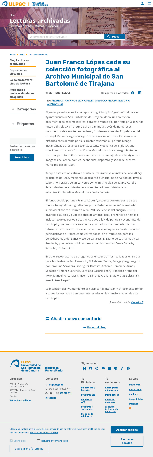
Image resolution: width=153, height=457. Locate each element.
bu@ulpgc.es (56, 384)
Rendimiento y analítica (54, 440)
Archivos (58, 100)
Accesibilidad (136, 399)
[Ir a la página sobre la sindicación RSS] (130, 408)
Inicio (13, 54)
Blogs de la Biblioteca (87, 415)
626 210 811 (65, 393)
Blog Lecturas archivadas (19, 62)
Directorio (50, 397)
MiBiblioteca (142, 3)
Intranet (133, 403)
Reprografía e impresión (111, 388)
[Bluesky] (84, 368)
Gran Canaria (104, 100)
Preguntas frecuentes (87, 408)
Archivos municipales (79, 100)
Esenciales (20, 440)
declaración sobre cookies (44, 432)
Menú (149, 3)
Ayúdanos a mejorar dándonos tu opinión (22, 93)
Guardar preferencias (29, 448)
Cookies (133, 394)
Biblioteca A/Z (86, 400)
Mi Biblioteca (112, 394)
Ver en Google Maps (20, 400)
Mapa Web (134, 384)
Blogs (22, 54)
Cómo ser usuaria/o (110, 400)
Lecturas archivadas (38, 54)
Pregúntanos (88, 394)
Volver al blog (96, 327)
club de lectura (111, 410)
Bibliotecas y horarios (88, 388)
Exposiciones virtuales (18, 72)
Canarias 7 (137, 302)
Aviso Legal (135, 389)
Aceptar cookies (127, 430)
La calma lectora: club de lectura (21, 81)
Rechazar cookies (127, 441)
